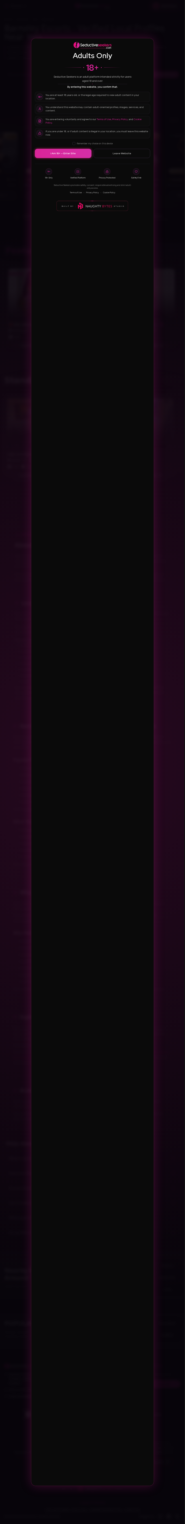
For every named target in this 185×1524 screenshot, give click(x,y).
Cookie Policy (109, 192)
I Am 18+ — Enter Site (63, 153)
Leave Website (122, 153)
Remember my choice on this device (95, 143)
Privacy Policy (120, 119)
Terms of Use (104, 119)
